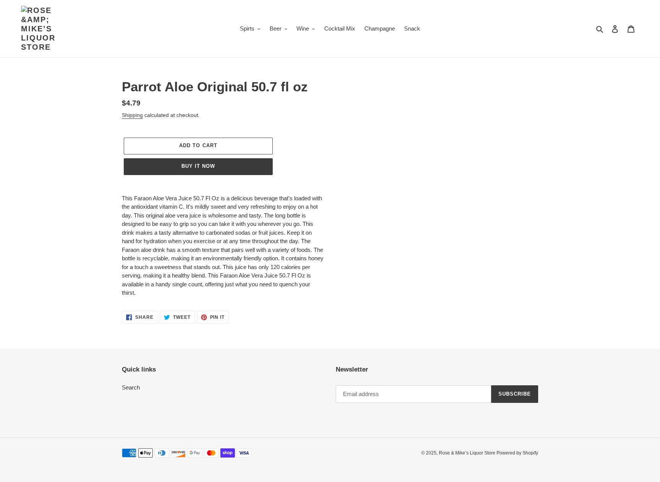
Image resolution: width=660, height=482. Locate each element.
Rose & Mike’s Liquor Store (468, 453)
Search (131, 387)
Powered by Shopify (517, 453)
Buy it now (198, 166)
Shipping (132, 115)
